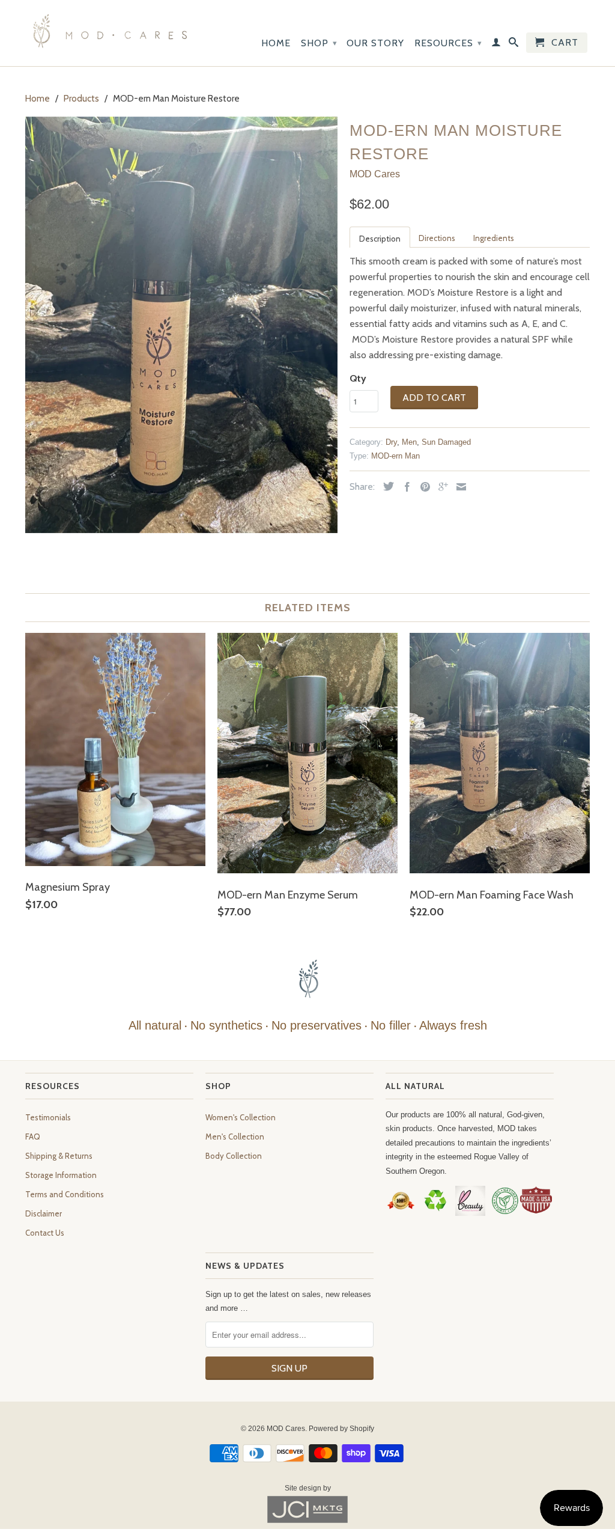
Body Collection (233, 1156)
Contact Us (44, 1232)
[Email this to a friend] (458, 487)
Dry (391, 442)
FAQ (32, 1136)
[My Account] (496, 44)
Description (380, 238)
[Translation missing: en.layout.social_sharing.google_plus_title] (440, 487)
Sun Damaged (446, 442)
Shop (319, 43)
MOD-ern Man (395, 455)
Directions (437, 238)
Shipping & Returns (58, 1156)
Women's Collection (240, 1117)
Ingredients (493, 238)
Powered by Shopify (341, 1428)
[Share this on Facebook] (404, 487)
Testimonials (48, 1117)
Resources (448, 43)
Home (276, 43)
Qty (358, 378)
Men (409, 442)
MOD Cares (375, 174)
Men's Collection (234, 1136)
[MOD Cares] (109, 33)
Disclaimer (43, 1213)
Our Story (375, 43)
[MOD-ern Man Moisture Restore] (181, 325)
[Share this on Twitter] (385, 486)
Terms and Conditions (64, 1194)
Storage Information (61, 1175)
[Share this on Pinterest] (422, 487)
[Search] (514, 44)
